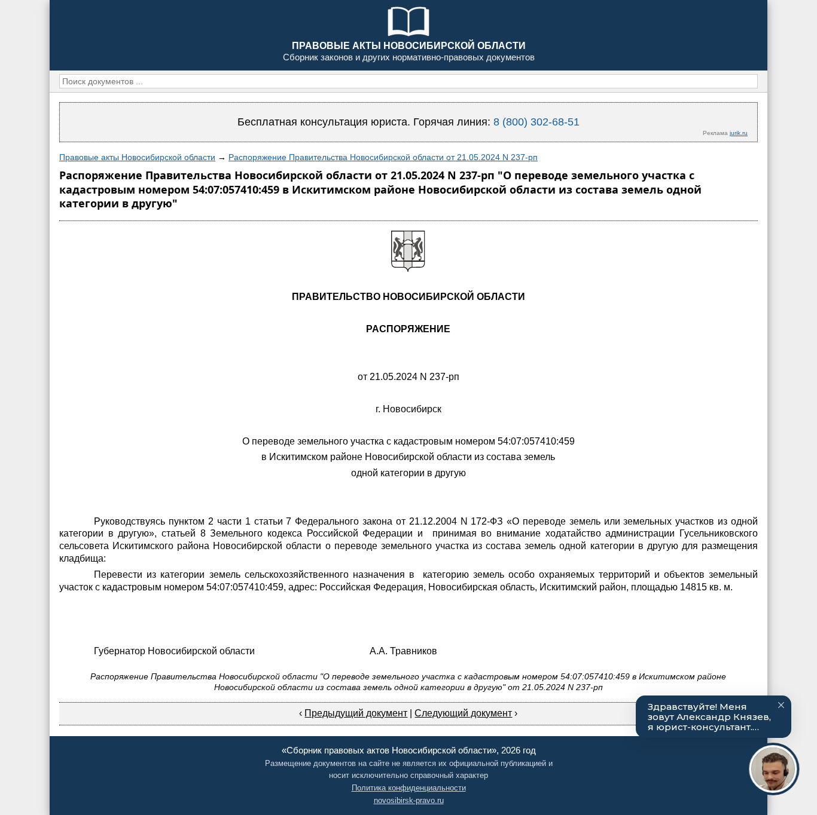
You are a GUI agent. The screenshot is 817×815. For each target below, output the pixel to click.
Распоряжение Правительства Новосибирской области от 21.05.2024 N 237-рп (383, 157)
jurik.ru (739, 133)
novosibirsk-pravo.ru (409, 800)
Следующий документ (463, 713)
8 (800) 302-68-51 (536, 122)
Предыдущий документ (355, 713)
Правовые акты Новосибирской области (137, 157)
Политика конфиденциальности (409, 787)
